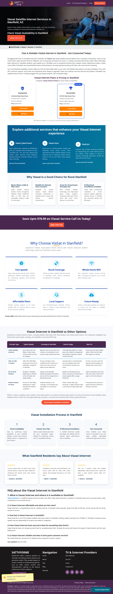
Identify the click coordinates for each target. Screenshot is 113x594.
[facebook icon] (72, 572)
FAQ (43, 563)
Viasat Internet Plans (51, 81)
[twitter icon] (67, 572)
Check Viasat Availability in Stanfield (56, 402)
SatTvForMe (16, 582)
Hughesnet (69, 567)
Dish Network (70, 556)
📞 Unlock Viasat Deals (101, 590)
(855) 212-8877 (100, 3)
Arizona (30, 47)
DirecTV (68, 559)
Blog (90, 3)
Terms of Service (90, 582)
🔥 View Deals (22, 108)
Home (69, 3)
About (44, 559)
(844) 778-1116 (16, 38)
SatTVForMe (15, 47)
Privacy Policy (79, 582)
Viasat (23, 47)
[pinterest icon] (81, 572)
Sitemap (45, 570)
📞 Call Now (23, 113)
